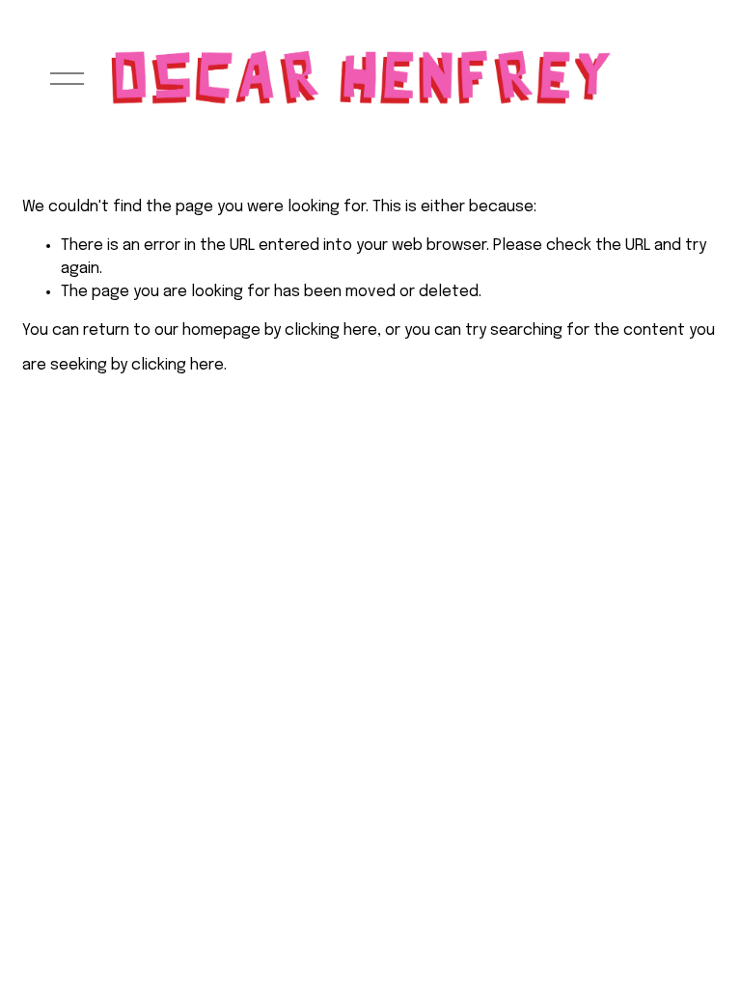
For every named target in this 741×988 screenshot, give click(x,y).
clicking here (331, 330)
